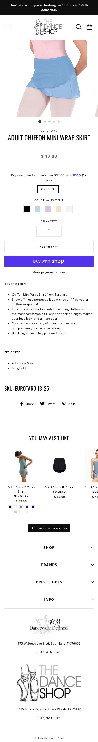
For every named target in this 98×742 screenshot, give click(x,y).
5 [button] (59, 122)
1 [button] (39, 121)
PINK (58, 209)
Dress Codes (49, 582)
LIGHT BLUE (37, 209)
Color (48, 200)
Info (49, 599)
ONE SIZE (48, 189)
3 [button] (49, 122)
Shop (49, 547)
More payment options (49, 272)
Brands (49, 564)
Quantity (49, 221)
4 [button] (54, 122)
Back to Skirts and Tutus (52, 528)
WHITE (69, 209)
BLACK (27, 209)
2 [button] (45, 122)
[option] (49, 7)
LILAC (48, 209)
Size (49, 180)
